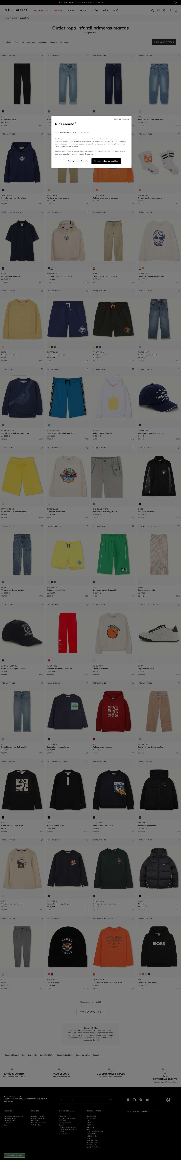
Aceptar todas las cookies (106, 161)
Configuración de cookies (79, 161)
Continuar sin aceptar (122, 119)
